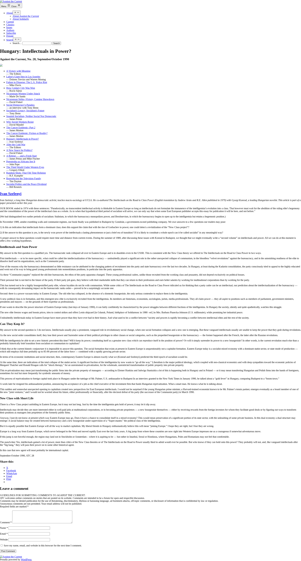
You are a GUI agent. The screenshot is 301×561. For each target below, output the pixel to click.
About (9, 13)
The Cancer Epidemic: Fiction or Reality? (27, 133)
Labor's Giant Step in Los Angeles (23, 76)
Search (9, 40)
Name (4, 528)
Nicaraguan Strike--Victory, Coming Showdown (30, 99)
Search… (17, 43)
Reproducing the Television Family (23, 178)
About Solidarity (21, 19)
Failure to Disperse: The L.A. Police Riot (26, 82)
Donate (9, 36)
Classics (10, 24)
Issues (9, 27)
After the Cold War (15, 144)
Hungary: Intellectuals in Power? (22, 139)
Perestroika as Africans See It (20, 161)
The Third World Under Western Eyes (25, 167)
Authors (10, 30)
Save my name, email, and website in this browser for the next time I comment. (43, 545)
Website (4, 539)
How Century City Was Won (20, 88)
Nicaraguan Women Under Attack (23, 93)
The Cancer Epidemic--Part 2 (20, 127)
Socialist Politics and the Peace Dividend (26, 184)
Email (4, 533)
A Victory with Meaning (18, 71)
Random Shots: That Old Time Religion (26, 172)
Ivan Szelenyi (10, 194)
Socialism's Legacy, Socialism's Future (25, 110)
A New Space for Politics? (19, 150)
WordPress (26, 559)
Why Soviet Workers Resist (20, 122)
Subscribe (11, 33)
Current (10, 21)
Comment (6, 522)
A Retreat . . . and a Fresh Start (21, 156)
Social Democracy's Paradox (20, 105)
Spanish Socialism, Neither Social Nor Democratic (31, 116)
